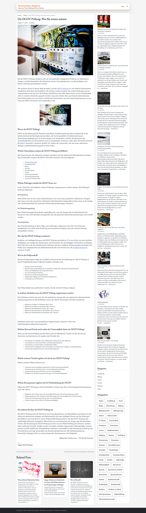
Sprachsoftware (116, 475)
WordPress (64, 510)
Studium (99, 386)
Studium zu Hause (114, 489)
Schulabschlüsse (118, 455)
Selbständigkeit (104, 465)
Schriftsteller (113, 450)
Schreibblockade (114, 445)
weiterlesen (104, 88)
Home (123, 6)
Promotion (115, 440)
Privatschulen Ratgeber (29, 5)
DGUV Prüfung (63, 89)
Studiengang (103, 484)
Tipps (19, 443)
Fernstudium (113, 420)
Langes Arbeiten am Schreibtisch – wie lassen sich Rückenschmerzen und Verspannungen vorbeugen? (54, 482)
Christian (32, 23)
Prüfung (102, 445)
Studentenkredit (113, 479)
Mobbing (102, 435)
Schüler (99, 383)
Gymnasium (114, 425)
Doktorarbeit (112, 416)
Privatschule (103, 440)
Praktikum (121, 435)
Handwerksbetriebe (31, 162)
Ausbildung (100, 374)
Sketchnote (117, 465)
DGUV (22, 143)
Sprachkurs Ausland (115, 470)
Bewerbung (110, 406)
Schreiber (102, 450)
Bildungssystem (104, 411)
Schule (99, 380)
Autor (121, 401)
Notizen (111, 435)
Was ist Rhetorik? (75, 480)
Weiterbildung (119, 494)
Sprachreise (103, 475)
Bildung (99, 377)
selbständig (120, 460)
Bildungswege (118, 411)
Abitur (101, 401)
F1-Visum (102, 420)
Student (101, 479)
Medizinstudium (113, 430)
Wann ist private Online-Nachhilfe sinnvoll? (110, 266)
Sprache (101, 470)
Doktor (101, 416)
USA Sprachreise (105, 494)
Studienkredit (116, 484)
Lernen (101, 430)
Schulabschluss (104, 455)
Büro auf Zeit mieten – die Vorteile (107, 341)
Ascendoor (50, 510)
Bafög (101, 406)
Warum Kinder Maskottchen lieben (28, 480)
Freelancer (102, 425)
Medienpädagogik (102, 302)
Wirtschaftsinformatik (107, 499)
